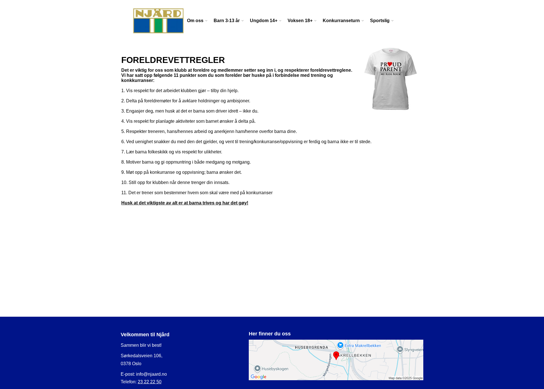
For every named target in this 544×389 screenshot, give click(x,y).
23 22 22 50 (150, 381)
